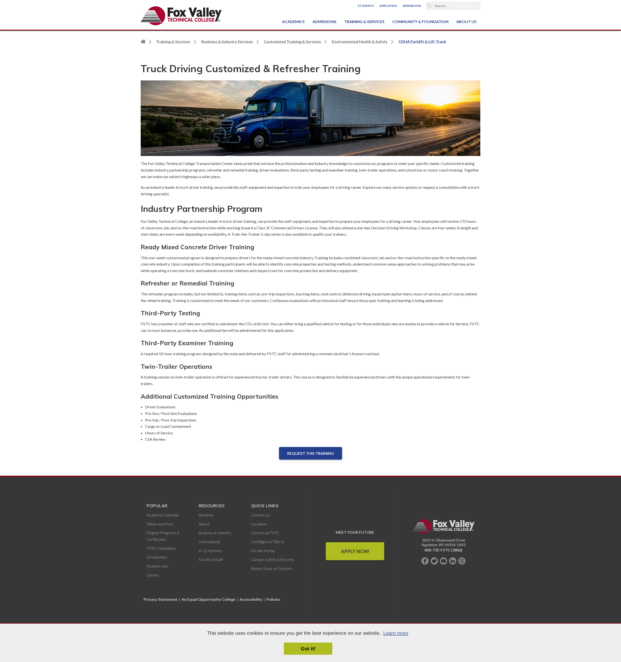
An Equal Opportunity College (208, 599)
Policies (273, 599)
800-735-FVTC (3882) (443, 550)
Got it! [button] (308, 648)
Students (366, 6)
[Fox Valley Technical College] (181, 15)
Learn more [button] (395, 633)
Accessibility (250, 599)
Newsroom (412, 6)
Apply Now (355, 551)
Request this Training (310, 453)
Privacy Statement (161, 599)
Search (429, 6)
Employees (388, 6)
